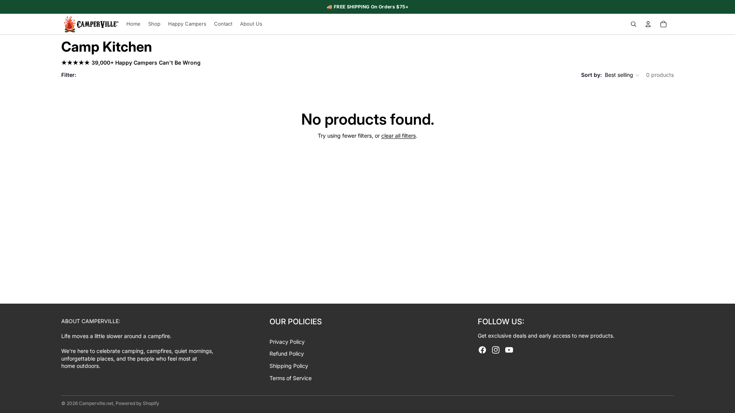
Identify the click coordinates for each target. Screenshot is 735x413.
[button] (622, 75)
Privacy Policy (287, 341)
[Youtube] (509, 349)
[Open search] (633, 24)
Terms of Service (291, 378)
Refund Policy (287, 353)
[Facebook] (482, 349)
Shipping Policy (289, 366)
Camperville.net (96, 403)
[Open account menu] (648, 24)
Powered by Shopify (137, 403)
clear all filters (398, 135)
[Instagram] (495, 349)
